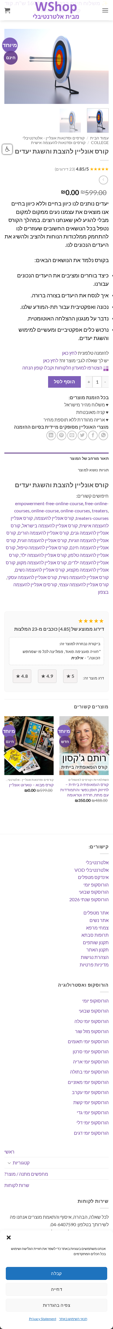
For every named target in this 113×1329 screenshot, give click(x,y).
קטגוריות (21, 1162)
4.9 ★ (47, 676)
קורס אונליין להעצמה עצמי (84, 584)
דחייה (56, 1289)
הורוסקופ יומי (96, 884)
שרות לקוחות (16, 1185)
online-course (45, 510)
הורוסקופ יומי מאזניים (88, 1082)
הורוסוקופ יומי (95, 1000)
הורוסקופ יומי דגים (91, 1133)
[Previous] (13, 66)
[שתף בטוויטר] (82, 435)
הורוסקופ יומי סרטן (91, 1051)
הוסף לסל (64, 381)
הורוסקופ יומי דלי (92, 1122)
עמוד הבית (99, 138)
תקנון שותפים (96, 942)
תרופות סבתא (95, 935)
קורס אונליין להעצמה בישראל (50, 525)
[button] (9, 1237)
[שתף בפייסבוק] (93, 435)
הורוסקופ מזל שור (92, 1031)
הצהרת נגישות (95, 957)
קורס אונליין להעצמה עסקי (32, 577)
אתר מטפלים (96, 912)
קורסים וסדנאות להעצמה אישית (58, 142)
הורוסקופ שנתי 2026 (89, 899)
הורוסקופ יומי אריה (91, 1061)
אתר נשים (99, 920)
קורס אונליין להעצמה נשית (84, 577)
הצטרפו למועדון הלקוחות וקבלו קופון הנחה (62, 367)
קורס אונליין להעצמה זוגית (42, 540)
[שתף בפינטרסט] (61, 435)
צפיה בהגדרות (56, 1305)
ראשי (9, 1151)
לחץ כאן (69, 353)
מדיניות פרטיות (94, 964)
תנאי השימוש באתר (73, 1319)
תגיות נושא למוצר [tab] (93, 470)
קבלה (56, 1273)
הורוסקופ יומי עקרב (90, 1092)
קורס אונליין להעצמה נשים (40, 569)
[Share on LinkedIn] (51, 435)
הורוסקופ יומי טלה (91, 1021)
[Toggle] (9, 1162)
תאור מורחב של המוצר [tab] (89, 458)
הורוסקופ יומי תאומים (88, 1041)
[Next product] (103, 180)
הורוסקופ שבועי (94, 892)
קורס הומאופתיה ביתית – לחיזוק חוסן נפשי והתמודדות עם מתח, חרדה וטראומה (84, 789)
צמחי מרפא (97, 927)
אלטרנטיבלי (97, 862)
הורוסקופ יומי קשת (91, 1102)
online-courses (75, 510)
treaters (100, 510)
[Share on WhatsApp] (103, 435)
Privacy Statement (42, 1319)
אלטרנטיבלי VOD (91, 870)
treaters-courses (92, 518)
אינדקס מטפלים (93, 877)
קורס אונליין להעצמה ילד (43, 555)
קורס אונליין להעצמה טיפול (42, 547)
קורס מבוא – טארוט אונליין (31, 785)
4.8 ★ (22, 676)
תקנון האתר (97, 949)
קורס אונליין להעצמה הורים (43, 532)
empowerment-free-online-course (49, 503)
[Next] (99, 66)
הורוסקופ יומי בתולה (89, 1071)
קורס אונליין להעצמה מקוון (42, 562)
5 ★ (70, 676)
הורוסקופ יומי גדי (93, 1112)
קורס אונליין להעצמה (54, 518)
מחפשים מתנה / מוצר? (26, 1174)
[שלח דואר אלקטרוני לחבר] (72, 435)
